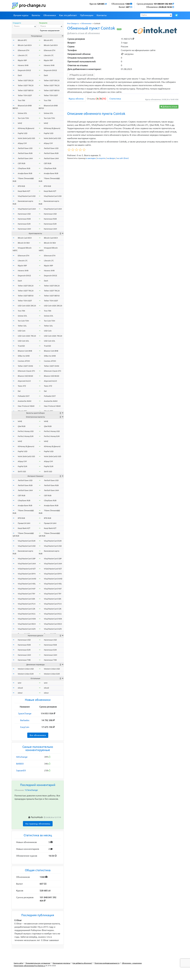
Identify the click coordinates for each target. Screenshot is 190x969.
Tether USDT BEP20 (25, 90)
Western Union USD (26, 669)
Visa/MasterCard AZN (26, 629)
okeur (20, 693)
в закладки (91, 158)
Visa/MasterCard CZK (26, 609)
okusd (20, 688)
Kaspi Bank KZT (24, 191)
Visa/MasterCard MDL (27, 584)
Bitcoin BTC (22, 40)
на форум (111, 158)
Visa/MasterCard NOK (27, 619)
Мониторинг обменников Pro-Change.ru (29, 966)
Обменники (49, 15)
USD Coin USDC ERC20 (27, 306)
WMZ (20, 123)
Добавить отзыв (169, 107)
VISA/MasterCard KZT (27, 569)
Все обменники (38, 735)
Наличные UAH (24, 229)
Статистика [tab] (115, 98)
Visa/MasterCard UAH (27, 209)
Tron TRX (21, 100)
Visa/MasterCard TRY (26, 594)
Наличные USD (24, 214)
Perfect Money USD (26, 431)
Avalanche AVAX (24, 401)
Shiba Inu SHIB (23, 356)
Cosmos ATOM (24, 361)
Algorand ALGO (24, 381)
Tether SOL (22, 326)
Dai (19, 391)
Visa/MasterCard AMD (27, 579)
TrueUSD (21, 346)
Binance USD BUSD (25, 376)
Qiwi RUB (21, 426)
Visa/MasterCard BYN (26, 574)
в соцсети (101, 158)
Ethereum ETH (23, 50)
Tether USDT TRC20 (25, 85)
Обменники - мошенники (132, 963)
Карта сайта (18, 963)
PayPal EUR (22, 466)
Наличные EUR (24, 224)
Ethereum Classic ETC (26, 371)
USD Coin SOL (23, 341)
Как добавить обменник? (82, 963)
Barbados (24, 720)
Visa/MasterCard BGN (27, 624)
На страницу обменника (37, 823)
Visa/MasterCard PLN (26, 604)
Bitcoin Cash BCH (25, 45)
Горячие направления (50, 30)
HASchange (22, 757)
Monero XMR (23, 65)
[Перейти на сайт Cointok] (155, 30)
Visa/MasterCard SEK (26, 599)
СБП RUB (21, 163)
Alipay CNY (22, 143)
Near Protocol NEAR (26, 406)
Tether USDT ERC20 (25, 80)
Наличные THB (24, 660)
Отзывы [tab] (96, 98)
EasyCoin (24, 727)
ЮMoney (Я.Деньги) (26, 128)
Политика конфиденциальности (106, 963)
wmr (19, 683)
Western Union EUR (26, 674)
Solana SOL (22, 113)
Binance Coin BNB (25, 351)
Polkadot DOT (23, 396)
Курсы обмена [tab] (76, 98)
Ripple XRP (22, 60)
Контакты (102, 15)
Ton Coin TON (23, 118)
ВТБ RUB (21, 186)
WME (20, 421)
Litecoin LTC (23, 55)
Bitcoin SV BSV (24, 243)
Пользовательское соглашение (37, 963)
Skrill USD (22, 471)
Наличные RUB (24, 219)
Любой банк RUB (25, 153)
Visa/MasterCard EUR (26, 541)
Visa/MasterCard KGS (26, 614)
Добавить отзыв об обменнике (83, 33)
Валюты (36, 15)
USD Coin (21, 331)
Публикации (86, 15)
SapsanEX (21, 770)
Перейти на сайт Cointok (82, 75)
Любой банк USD (25, 148)
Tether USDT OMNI (25, 366)
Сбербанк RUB (24, 168)
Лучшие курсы (20, 15)
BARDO (20, 763)
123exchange (31, 790)
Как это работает (68, 15)
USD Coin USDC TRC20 (27, 336)
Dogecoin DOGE (24, 70)
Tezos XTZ (22, 386)
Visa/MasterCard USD (26, 196)
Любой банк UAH (25, 158)
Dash (20, 75)
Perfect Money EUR (25, 436)
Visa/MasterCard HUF (26, 589)
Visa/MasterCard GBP (26, 559)
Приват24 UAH (24, 523)
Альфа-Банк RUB (25, 173)
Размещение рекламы (61, 963)
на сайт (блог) (123, 158)
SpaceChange (24, 713)
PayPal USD (22, 133)
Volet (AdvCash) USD (26, 138)
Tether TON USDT (25, 95)
